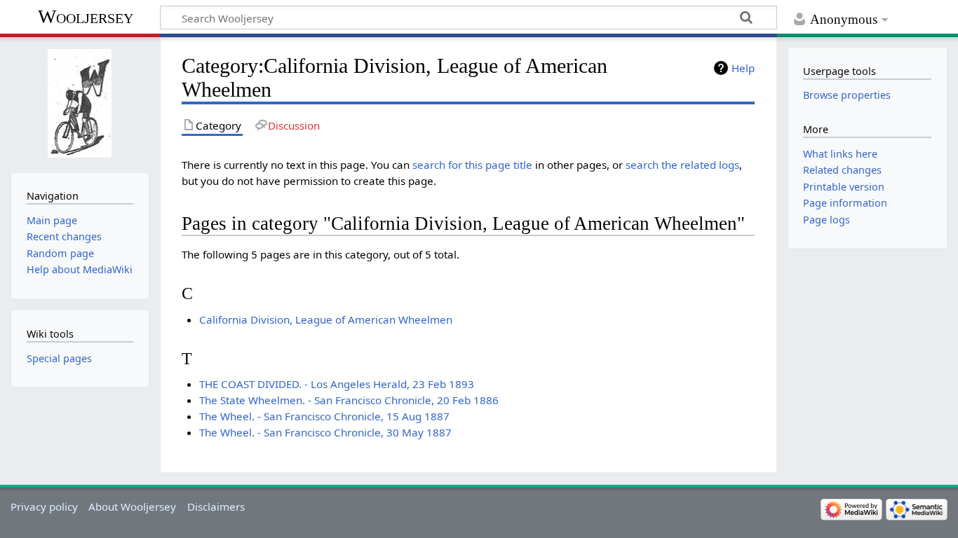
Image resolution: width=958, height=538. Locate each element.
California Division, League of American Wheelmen (325, 319)
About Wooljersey (132, 506)
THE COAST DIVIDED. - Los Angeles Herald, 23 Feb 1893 (336, 384)
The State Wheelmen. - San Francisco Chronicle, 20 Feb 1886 (349, 400)
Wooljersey (85, 16)
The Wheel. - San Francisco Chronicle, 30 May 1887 (325, 432)
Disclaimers (216, 506)
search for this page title (472, 165)
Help (743, 68)
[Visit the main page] (79, 103)
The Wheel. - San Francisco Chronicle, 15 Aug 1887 (324, 416)
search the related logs (682, 165)
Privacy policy (44, 506)
